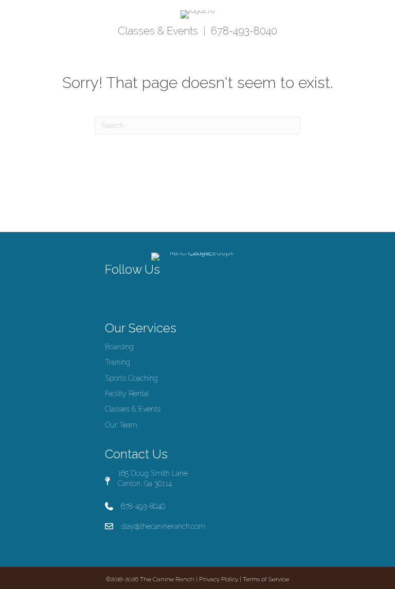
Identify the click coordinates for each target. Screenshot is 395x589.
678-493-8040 (244, 31)
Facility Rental (127, 393)
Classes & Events (158, 31)
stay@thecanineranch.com (163, 526)
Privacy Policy (218, 579)
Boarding (119, 347)
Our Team (121, 425)
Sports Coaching (131, 378)
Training (117, 362)
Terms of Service (266, 579)
